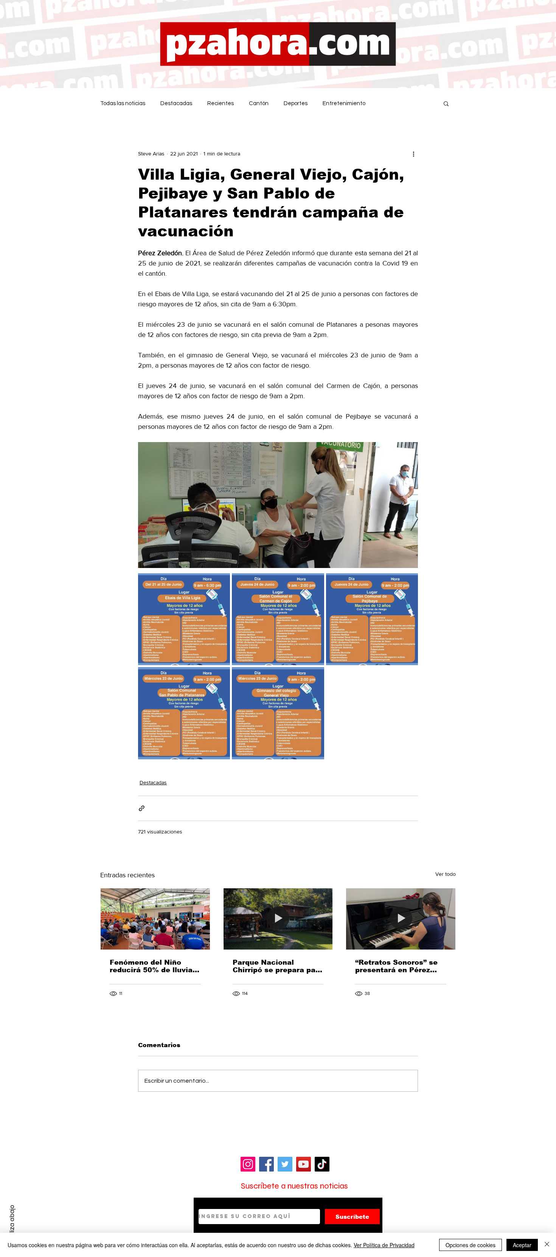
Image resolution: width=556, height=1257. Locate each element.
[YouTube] (303, 1164)
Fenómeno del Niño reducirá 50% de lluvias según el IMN (153, 966)
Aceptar (522, 1245)
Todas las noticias (122, 103)
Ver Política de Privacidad (384, 1245)
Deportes (296, 103)
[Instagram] (248, 1164)
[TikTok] (322, 1164)
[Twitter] (285, 1164)
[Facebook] (266, 1164)
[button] (446, 103)
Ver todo (445, 874)
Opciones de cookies (470, 1245)
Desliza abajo (12, 1224)
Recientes (220, 103)
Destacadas (176, 103)
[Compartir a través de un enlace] (141, 808)
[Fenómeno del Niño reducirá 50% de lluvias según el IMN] (155, 919)
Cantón (259, 103)
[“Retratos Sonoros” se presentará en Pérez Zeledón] (400, 919)
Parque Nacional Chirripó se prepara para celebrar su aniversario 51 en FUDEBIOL (278, 966)
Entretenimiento (344, 103)
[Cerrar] (546, 1245)
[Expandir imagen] (184, 619)
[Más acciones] (413, 153)
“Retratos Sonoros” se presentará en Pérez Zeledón (396, 966)
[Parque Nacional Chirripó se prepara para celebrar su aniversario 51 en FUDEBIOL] (278, 919)
